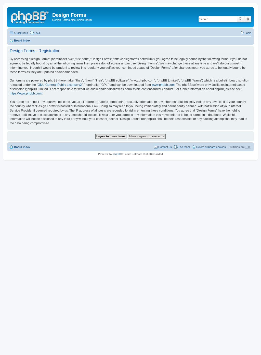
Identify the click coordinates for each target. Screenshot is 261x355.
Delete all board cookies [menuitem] (211, 146)
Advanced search (247, 19)
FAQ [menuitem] (37, 32)
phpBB (117, 154)
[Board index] (30, 16)
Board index (22, 40)
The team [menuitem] (184, 146)
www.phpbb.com (163, 85)
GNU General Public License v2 (60, 85)
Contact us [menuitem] (165, 146)
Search (240, 19)
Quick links (21, 32)
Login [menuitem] (248, 32)
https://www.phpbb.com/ (26, 93)
